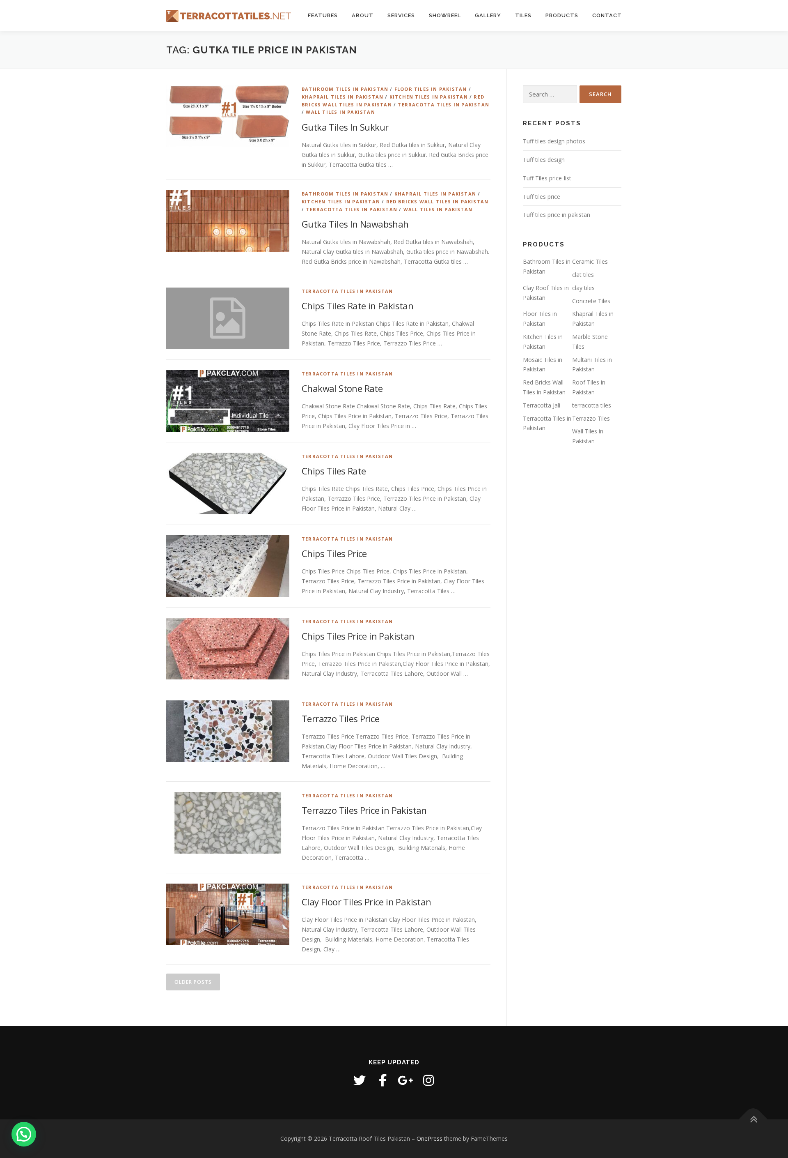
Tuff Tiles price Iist (547, 178)
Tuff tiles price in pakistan (556, 215)
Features (323, 15)
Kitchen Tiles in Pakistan (428, 97)
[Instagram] (428, 1080)
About (362, 15)
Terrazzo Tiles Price (340, 718)
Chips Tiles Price (334, 553)
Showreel (445, 15)
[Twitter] (359, 1080)
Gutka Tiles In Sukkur (345, 127)
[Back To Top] (753, 1119)
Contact (607, 15)
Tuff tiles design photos (554, 141)
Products (561, 15)
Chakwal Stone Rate (342, 388)
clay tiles (583, 288)
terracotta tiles (591, 405)
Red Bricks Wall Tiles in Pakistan (437, 201)
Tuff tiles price (541, 196)
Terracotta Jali (541, 405)
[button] (23, 1134)
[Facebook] (382, 1080)
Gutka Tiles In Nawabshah (355, 224)
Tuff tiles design (544, 159)
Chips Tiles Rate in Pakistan (357, 305)
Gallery (488, 15)
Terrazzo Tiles (591, 418)
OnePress (429, 1138)
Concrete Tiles (591, 301)
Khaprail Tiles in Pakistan (342, 97)
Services (401, 15)
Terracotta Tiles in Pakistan (443, 104)
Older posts (193, 981)
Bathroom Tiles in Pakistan (345, 89)
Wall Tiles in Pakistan (340, 112)
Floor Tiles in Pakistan (430, 89)
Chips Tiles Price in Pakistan (358, 636)
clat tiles (583, 275)
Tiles (523, 15)
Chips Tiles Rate (334, 471)
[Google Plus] (405, 1080)
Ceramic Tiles (590, 261)
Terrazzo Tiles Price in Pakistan (364, 810)
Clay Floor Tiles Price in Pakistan (366, 902)
